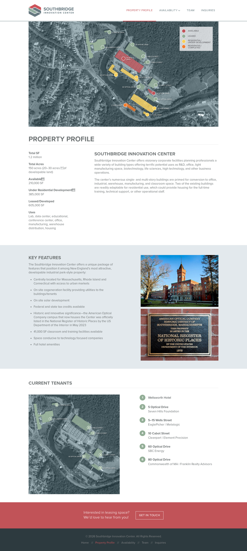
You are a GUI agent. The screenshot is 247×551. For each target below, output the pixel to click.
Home (85, 543)
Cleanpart (154, 438)
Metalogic (173, 424)
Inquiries (160, 543)
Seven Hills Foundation (163, 411)
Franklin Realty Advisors (196, 464)
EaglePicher (156, 424)
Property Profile (105, 543)
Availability (128, 543)
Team (145, 543)
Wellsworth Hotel (159, 398)
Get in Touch (149, 515)
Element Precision (175, 438)
